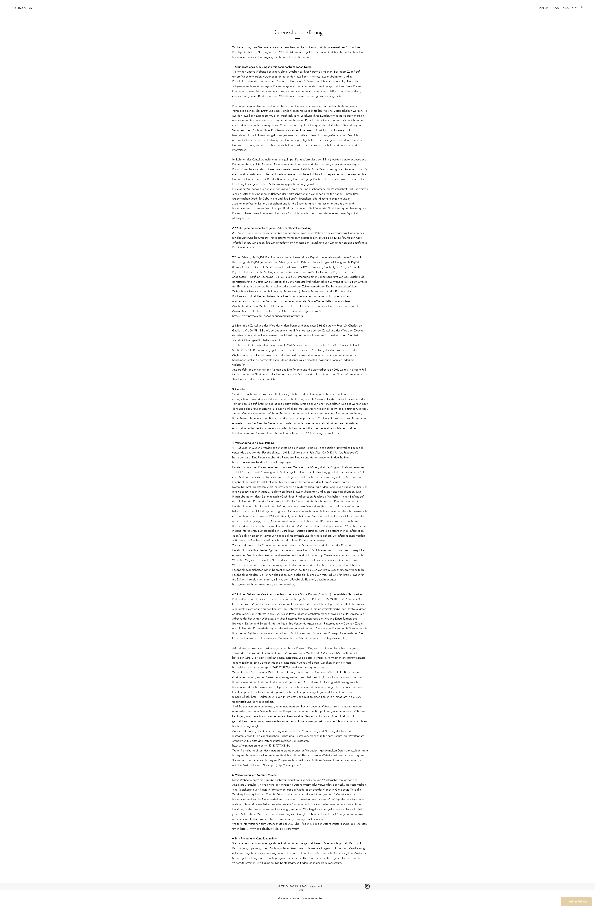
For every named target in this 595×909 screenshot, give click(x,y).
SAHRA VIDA (22, 8)
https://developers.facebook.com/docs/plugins (261, 462)
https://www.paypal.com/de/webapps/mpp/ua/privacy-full (268, 316)
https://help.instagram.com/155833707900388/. (261, 745)
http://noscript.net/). (289, 765)
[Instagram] (367, 886)
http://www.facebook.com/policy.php (341, 555)
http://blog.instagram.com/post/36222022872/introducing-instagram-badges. (280, 667)
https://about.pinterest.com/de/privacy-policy (318, 638)
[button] (580, 8)
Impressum (315, 886)
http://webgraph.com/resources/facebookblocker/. (264, 584)
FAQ (304, 886)
